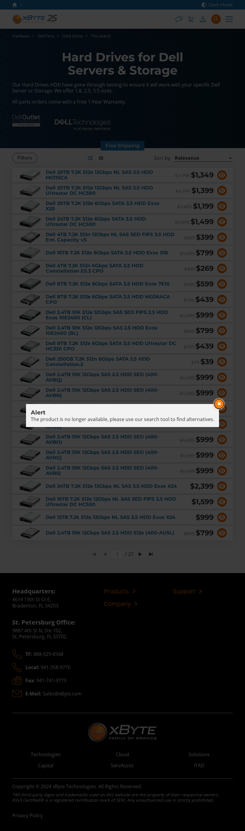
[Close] (219, 404)
